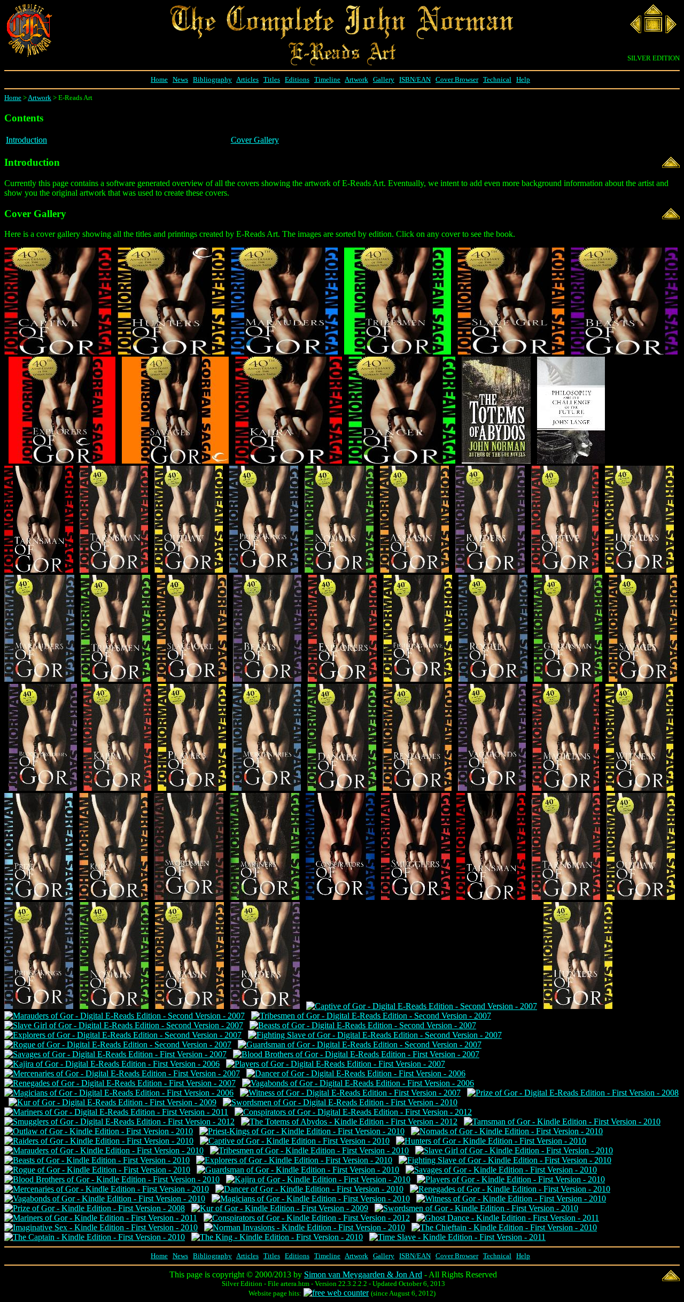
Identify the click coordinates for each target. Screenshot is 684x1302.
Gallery (383, 79)
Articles (247, 79)
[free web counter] (336, 1292)
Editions (297, 79)
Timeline (327, 79)
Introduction (26, 139)
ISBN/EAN (415, 79)
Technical (497, 79)
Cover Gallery (255, 139)
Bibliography (212, 79)
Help (523, 79)
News (180, 79)
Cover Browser (457, 79)
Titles (271, 79)
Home (159, 79)
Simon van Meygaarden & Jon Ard (363, 1274)
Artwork (356, 79)
